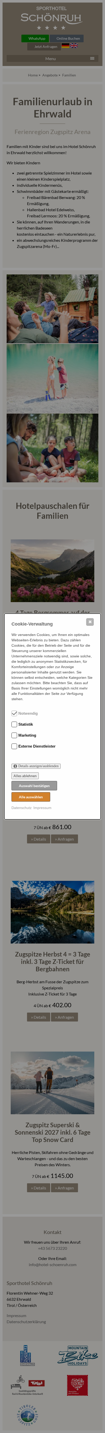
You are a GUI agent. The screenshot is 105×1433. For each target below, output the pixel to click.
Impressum (42, 808)
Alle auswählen (31, 797)
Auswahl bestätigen (34, 786)
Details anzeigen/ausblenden (38, 766)
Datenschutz (21, 808)
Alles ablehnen (25, 776)
